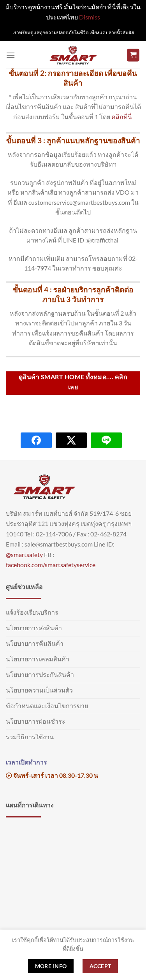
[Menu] (10, 55)
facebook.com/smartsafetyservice (50, 564)
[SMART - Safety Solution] (73, 55)
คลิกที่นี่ (122, 116)
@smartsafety (24, 554)
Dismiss (89, 17)
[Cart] (133, 55)
